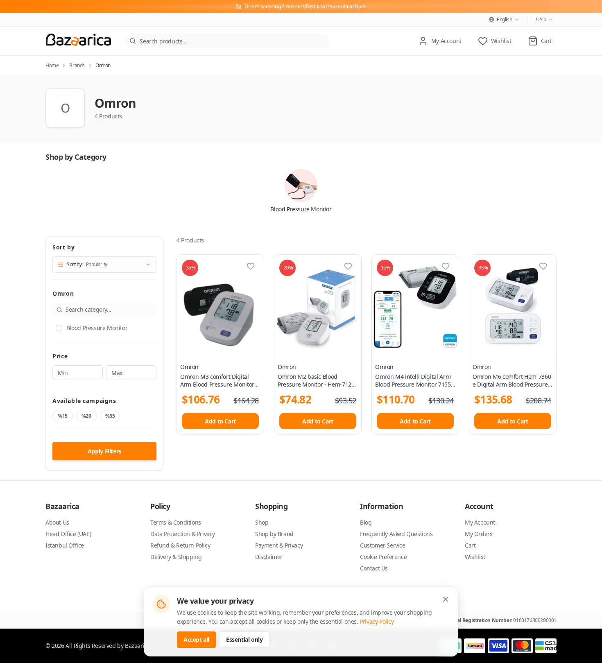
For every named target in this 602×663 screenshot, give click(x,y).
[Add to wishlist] (251, 266)
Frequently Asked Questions (396, 534)
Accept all (196, 639)
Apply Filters (104, 451)
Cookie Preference (383, 557)
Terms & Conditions (175, 522)
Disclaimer (269, 557)
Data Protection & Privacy (182, 534)
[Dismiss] (445, 599)
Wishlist (475, 557)
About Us (57, 522)
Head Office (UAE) (68, 534)
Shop (261, 522)
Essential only (244, 639)
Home (52, 65)
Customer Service (382, 545)
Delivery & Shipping (175, 557)
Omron (189, 367)
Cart (470, 545)
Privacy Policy (377, 621)
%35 (110, 415)
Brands (77, 65)
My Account (480, 522)
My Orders (478, 534)
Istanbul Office (64, 545)
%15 (63, 415)
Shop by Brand (274, 534)
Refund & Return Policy (180, 545)
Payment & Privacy (279, 545)
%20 (86, 415)
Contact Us (374, 568)
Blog (365, 522)
